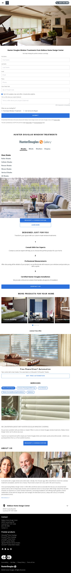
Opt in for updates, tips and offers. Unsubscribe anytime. (19, 94)
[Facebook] (2, 549)
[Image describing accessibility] (6, 557)
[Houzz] (8, 549)
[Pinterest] (11, 549)
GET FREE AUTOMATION (35, 376)
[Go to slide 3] (35, 325)
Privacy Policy (29, 122)
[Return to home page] (11, 3)
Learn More (36, 225)
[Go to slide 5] (38, 325)
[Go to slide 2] (34, 325)
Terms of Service (38, 122)
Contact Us (35, 286)
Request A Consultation (35, 220)
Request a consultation (35, 443)
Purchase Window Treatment (12, 111)
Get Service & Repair (31, 111)
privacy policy (57, 120)
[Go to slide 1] (32, 325)
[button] (3, 3)
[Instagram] (5, 549)
